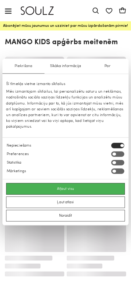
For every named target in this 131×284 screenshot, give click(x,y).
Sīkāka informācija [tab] (65, 66)
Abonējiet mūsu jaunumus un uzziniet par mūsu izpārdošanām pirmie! (65, 26)
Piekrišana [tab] (24, 66)
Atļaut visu (65, 188)
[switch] (117, 154)
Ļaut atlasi (65, 202)
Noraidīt (65, 215)
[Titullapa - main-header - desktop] (41, 11)
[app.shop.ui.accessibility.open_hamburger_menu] (8, 11)
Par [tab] (107, 66)
